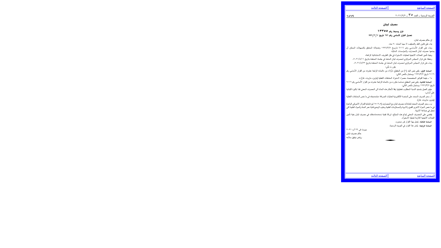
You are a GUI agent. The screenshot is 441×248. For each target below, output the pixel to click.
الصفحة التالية (379, 7)
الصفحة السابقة (426, 7)
